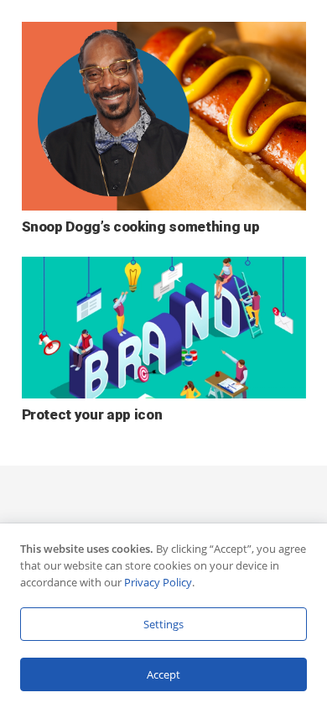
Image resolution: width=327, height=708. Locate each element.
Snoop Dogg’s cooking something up (141, 226)
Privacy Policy (158, 582)
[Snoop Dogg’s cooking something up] (164, 33)
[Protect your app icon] (164, 268)
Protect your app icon (92, 414)
